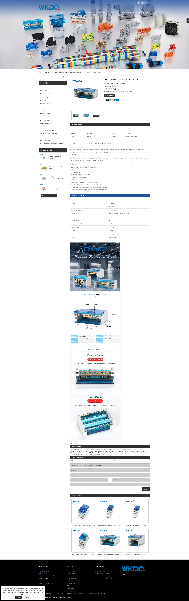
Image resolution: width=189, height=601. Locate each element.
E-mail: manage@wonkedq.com (102, 573)
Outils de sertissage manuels (47, 107)
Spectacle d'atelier (43, 573)
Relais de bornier (44, 117)
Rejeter (18, 597)
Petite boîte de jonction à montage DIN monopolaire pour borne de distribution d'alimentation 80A (84, 554)
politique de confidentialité (63, 597)
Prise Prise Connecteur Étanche (47, 130)
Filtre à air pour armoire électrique (48, 137)
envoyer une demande (109, 95)
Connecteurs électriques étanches (48, 133)
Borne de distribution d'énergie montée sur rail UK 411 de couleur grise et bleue (110, 554)
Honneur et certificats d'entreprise (47, 581)
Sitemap (46, 597)
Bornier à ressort (44, 90)
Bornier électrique (44, 97)
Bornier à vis (43, 100)
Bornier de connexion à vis (46, 103)
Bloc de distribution (45, 140)
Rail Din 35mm (43, 110)
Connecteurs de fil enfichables (47, 127)
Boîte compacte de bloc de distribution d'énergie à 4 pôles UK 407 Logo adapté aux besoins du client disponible (137, 554)
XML (54, 597)
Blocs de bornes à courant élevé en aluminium (51, 143)
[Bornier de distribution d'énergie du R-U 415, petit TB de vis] (76, 115)
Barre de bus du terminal (46, 113)
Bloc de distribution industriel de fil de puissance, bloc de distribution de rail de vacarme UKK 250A (84, 525)
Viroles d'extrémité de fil (46, 123)
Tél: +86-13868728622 (100, 571)
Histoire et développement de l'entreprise (49, 576)
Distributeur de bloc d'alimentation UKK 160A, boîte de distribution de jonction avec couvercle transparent (110, 525)
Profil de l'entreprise (44, 571)
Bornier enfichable (44, 87)
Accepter (27, 597)
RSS (50, 597)
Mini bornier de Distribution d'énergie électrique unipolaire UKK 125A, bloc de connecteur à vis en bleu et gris (137, 525)
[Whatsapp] (124, 574)
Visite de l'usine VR (44, 578)
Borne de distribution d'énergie (61, 72)
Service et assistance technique (47, 583)
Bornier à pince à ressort (46, 93)
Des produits (48, 72)
